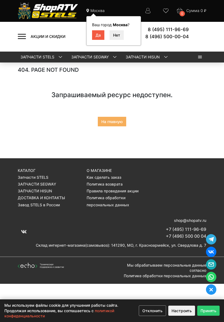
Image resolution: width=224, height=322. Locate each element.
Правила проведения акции (112, 191)
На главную (112, 121)
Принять (208, 310)
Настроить (182, 310)
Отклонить (152, 310)
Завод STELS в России (39, 204)
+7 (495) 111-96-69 (186, 229)
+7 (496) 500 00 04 (186, 236)
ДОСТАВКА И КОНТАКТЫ (41, 197)
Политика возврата (105, 184)
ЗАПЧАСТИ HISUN (143, 57)
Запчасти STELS (37, 57)
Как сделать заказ (104, 177)
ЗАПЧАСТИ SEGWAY (90, 57)
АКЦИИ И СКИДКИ (48, 36)
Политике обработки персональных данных (165, 275)
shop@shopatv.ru (190, 220)
